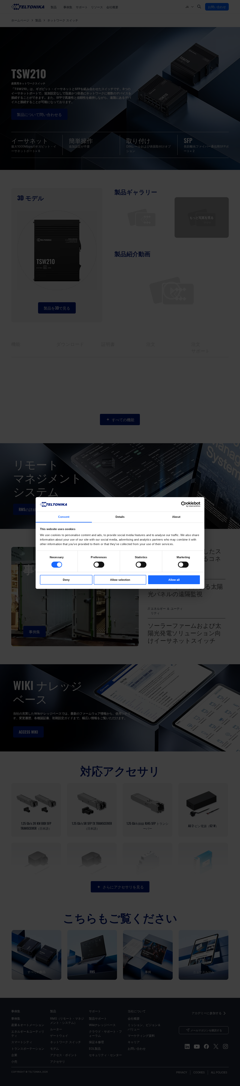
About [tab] (176, 516)
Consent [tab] (63, 516)
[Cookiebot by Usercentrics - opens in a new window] (183, 504)
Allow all (174, 579)
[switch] (99, 565)
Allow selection (120, 579)
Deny (66, 579)
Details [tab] (120, 516)
